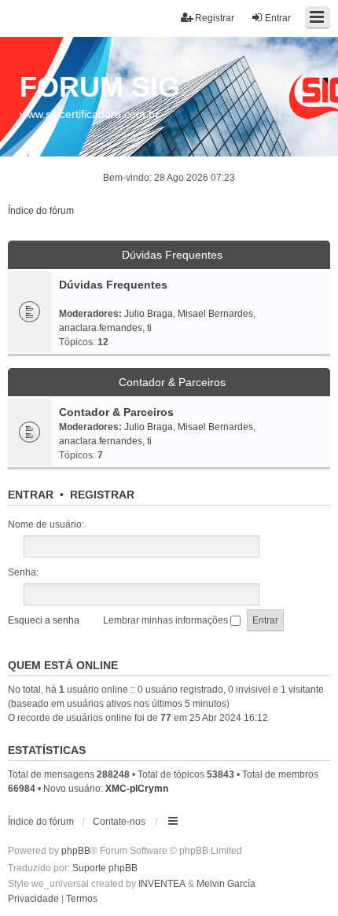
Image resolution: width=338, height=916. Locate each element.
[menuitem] (33, 899)
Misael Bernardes (215, 313)
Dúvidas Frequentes (172, 254)
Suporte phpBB (105, 868)
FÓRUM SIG (100, 87)
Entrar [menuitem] (278, 18)
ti (149, 327)
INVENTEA (162, 883)
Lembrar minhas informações (166, 620)
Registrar (102, 494)
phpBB (75, 850)
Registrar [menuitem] (214, 18)
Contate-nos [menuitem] (119, 821)
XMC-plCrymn (136, 788)
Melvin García (226, 883)
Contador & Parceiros (172, 382)
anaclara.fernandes (100, 327)
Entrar (30, 494)
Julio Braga (148, 313)
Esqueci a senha (43, 620)
